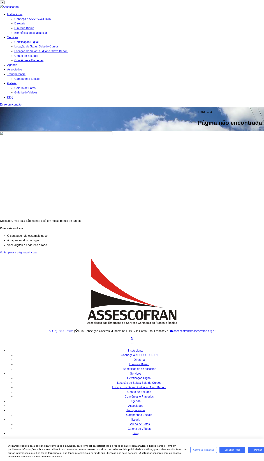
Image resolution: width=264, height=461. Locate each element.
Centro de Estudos (26, 55)
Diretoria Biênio (24, 28)
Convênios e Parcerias (28, 60)
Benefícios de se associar (30, 32)
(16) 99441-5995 (62, 330)
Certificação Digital (26, 41)
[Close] (2, 2)
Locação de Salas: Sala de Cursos (36, 46)
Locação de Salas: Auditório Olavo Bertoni (41, 51)
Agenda (12, 64)
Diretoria (19, 23)
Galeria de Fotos (25, 88)
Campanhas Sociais (27, 78)
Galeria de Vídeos (25, 92)
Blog (10, 97)
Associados (14, 69)
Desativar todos (232, 450)
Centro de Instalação (203, 450)
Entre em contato (11, 104)
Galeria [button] (12, 83)
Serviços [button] (12, 37)
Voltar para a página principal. (19, 252)
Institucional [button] (14, 14)
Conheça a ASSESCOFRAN (32, 18)
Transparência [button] (16, 74)
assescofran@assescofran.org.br (194, 330)
